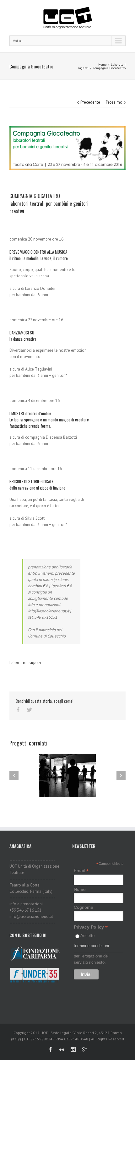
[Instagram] (73, 1049)
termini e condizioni (91, 945)
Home (102, 64)
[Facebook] (18, 709)
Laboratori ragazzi (25, 662)
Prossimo (114, 102)
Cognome (83, 907)
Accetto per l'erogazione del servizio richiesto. (91, 949)
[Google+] (84, 1049)
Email (81, 871)
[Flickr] (61, 1049)
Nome (80, 889)
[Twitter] (29, 709)
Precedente (90, 102)
